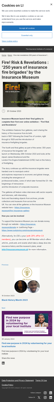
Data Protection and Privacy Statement (18, 380)
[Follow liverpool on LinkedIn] (50, 393)
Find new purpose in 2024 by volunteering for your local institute (27, 345)
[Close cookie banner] (51, 4)
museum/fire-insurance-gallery (15, 211)
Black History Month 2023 (15, 300)
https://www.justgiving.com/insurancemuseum (22, 230)
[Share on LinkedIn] (3, 363)
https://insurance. (22, 207)
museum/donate (9, 227)
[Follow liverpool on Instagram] (45, 393)
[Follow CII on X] (39, 397)
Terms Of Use (41, 380)
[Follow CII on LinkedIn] (50, 397)
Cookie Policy (7, 385)
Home (4, 55)
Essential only (27, 35)
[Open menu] (3, 49)
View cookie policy (10, 41)
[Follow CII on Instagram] (45, 397)
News (10, 55)
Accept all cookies (27, 28)
